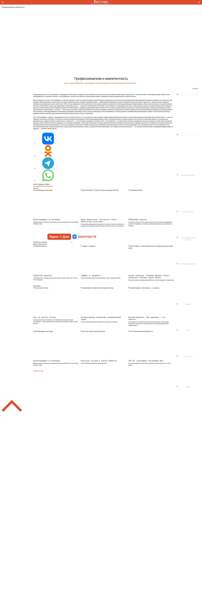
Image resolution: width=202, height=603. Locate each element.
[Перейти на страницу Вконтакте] (84, 237)
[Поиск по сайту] (199, 2)
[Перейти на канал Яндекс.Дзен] (59, 237)
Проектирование (48, 186)
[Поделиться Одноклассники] (48, 151)
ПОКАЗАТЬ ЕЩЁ (38, 371)
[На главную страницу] (101, 2)
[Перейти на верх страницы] (12, 406)
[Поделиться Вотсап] (48, 175)
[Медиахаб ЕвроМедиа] (187, 190)
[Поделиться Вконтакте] (48, 139)
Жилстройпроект (38, 186)
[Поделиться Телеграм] (48, 163)
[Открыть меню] (2, 2)
